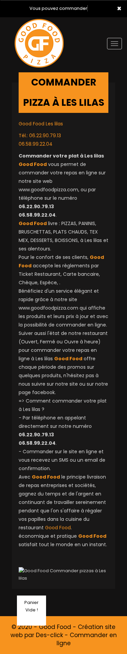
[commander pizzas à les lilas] (39, 26)
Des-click (49, 635)
